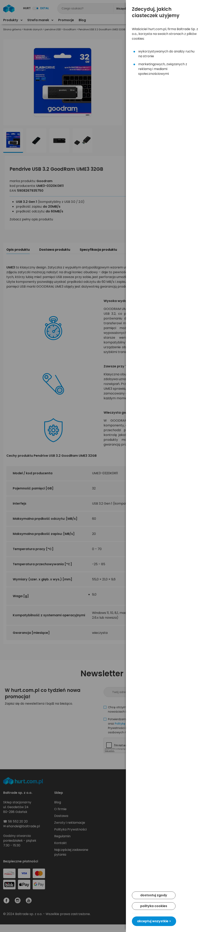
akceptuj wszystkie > (154, 921)
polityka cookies (153, 906)
